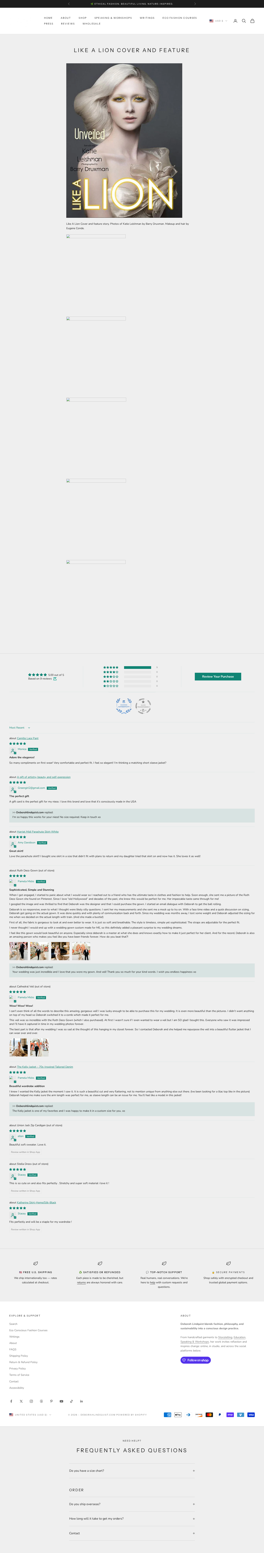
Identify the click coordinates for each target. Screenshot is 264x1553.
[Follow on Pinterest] (51, 1401)
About (66, 17)
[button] (111, 667)
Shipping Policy (18, 1356)
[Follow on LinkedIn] (81, 1401)
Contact (14, 1381)
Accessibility (16, 1388)
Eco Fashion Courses (180, 17)
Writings (147, 17)
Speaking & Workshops (113, 17)
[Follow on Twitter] (21, 1401)
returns (81, 1282)
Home (48, 17)
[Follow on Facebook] (11, 1401)
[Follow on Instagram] (31, 1401)
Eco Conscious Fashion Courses (28, 1330)
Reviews (68, 23)
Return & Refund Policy (23, 1362)
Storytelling (225, 1337)
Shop (83, 17)
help (152, 1282)
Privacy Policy (17, 1368)
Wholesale (92, 23)
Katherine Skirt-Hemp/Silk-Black (36, 1202)
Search (13, 1324)
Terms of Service (19, 1375)
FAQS (12, 1349)
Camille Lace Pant (27, 738)
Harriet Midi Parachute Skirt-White (38, 832)
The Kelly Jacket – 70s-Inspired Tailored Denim (45, 1067)
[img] (46, 675)
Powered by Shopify (131, 1414)
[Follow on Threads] (41, 1401)
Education (239, 1337)
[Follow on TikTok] (71, 1401)
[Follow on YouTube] (61, 1401)
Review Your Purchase (218, 676)
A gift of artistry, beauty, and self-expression (44, 777)
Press (48, 23)
